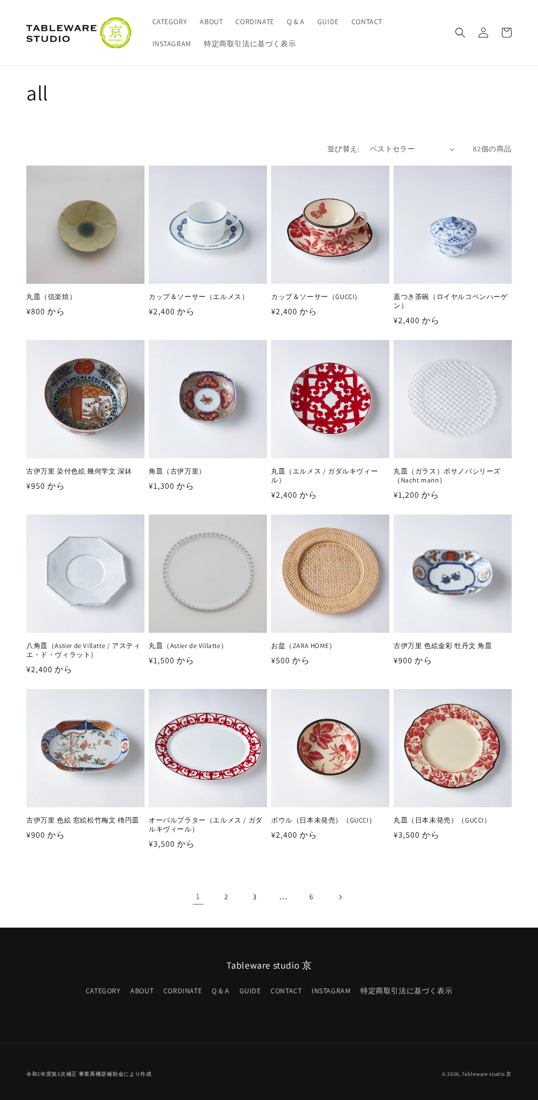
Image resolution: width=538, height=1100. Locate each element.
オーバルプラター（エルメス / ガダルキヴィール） (206, 825)
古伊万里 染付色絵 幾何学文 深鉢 (79, 471)
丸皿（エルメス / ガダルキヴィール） (324, 476)
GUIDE (250, 990)
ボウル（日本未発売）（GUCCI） (323, 820)
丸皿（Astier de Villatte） (188, 646)
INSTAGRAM (331, 990)
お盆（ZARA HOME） (303, 646)
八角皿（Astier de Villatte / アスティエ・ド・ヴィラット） (83, 650)
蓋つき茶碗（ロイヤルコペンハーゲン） (451, 301)
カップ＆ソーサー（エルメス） (199, 297)
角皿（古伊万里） (177, 471)
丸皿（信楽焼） (51, 297)
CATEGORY (103, 990)
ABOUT (141, 990)
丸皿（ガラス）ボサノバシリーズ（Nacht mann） (447, 476)
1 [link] (198, 896)
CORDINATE (182, 990)
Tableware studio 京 (487, 1074)
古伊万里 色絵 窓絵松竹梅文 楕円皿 (82, 820)
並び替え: (343, 148)
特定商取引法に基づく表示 (406, 990)
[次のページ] (339, 897)
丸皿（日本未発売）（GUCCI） (442, 820)
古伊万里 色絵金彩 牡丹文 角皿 (443, 646)
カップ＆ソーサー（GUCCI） (316, 297)
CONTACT (286, 990)
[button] (460, 32)
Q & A (221, 990)
